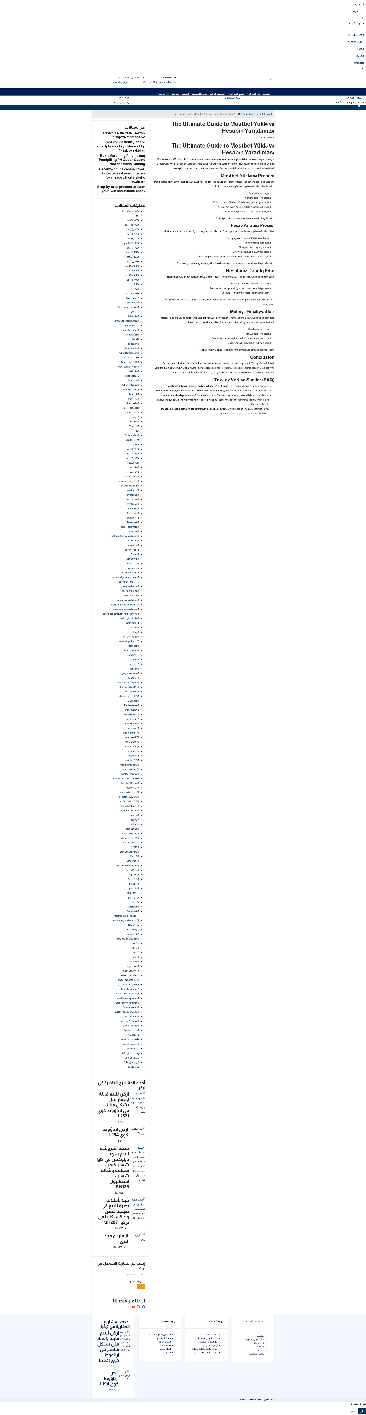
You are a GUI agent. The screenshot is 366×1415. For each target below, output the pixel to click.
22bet (134, 417)
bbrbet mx (132, 531)
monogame (131, 746)
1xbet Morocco (129, 389)
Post (133, 902)
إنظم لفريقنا (259, 1343)
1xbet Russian (129, 408)
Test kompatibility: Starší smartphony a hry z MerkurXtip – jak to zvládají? (121, 146)
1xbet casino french (127, 367)
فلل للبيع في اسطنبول (208, 1342)
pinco (134, 874)
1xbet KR (132, 380)
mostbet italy (130, 769)
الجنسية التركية (356, 34)
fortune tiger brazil (128, 641)
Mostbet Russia (129, 783)
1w (136, 289)
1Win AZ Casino (128, 293)
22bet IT (133, 426)
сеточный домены (128, 1044)
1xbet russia (131, 403)
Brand (134, 554)
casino (131, 568)
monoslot (131, 751)
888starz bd (131, 435)
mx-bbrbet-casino (128, 810)
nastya (133, 815)
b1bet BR (132, 508)
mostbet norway (129, 774)
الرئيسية (359, 4)
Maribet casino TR (128, 696)
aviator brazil (130, 476)
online (133, 824)
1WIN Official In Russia (126, 321)
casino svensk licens (127, 600)
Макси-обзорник (129, 1021)
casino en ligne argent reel (124, 577)
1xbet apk (132, 344)
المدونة (360, 48)
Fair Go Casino (129, 636)
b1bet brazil (131, 513)
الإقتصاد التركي (133, 1053)
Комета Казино (129, 1016)
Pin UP (133, 856)
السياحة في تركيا (132, 1057)
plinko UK (131, 893)
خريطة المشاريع (164, 1338)
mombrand (131, 719)
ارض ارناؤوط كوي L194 (109, 1378)
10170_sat (134, 238)
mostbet (132, 755)
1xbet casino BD (129, 362)
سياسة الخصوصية (256, 1354)
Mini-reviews (129, 714)
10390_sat (133, 261)
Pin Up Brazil (131, 861)
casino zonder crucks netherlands (119, 614)
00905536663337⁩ (169, 77)
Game (134, 659)
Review (131, 925)
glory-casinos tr (129, 673)
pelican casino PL (128, 852)
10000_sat (133, 220)
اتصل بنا (360, 55)
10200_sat (133, 248)
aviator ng (132, 504)
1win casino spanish (127, 307)
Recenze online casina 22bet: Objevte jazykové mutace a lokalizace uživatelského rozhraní (122, 175)
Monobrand (130, 737)
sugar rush (132, 966)
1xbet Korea (131, 376)
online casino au (129, 833)
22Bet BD (132, 421)
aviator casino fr (129, 485)
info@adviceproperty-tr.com (163, 82)
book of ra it (131, 550)
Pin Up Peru (131, 870)
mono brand (131, 723)
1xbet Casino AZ (128, 357)
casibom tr (132, 559)
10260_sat (133, 257)
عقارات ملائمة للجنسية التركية (205, 1352)
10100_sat (133, 234)
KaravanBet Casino (127, 682)
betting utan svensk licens (124, 536)
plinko (132, 884)
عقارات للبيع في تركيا (209, 1334)
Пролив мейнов (129, 1025)
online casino (130, 829)
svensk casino (130, 971)
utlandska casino (128, 989)
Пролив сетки (130, 1030)
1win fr (133, 312)
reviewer (130, 934)
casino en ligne (129, 572)
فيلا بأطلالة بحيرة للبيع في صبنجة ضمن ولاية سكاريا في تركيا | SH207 (113, 1211)
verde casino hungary (126, 993)
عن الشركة (358, 11)
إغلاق (353, 1411)
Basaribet (132, 522)
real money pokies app (125, 916)
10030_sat (133, 229)
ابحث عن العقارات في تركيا (160, 1334)
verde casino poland (127, 998)
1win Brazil (132, 302)
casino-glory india (128, 618)
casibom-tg (131, 563)
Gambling (131, 655)
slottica (133, 961)
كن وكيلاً (260, 1347)
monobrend (130, 742)
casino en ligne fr (127, 582)
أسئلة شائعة (165, 1349)
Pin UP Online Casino (126, 865)
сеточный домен (128, 1039)
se (134, 943)
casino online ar (129, 591)
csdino (134, 627)
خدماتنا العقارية (356, 41)
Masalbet (132, 701)
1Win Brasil (131, 298)
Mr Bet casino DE (128, 801)
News (133, 820)
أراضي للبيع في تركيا (209, 1345)
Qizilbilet (132, 906)
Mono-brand (129, 733)
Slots (132, 952)
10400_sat (133, 270)
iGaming (132, 678)
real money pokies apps (125, 920)
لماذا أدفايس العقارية (255, 1339)
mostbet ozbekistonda (124, 778)
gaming (133, 669)
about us (260, 1336)
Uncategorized (245, 114)
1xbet (133, 339)
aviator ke (132, 495)
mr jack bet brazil (128, 806)
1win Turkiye (130, 325)
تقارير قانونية (134, 1067)
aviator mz (132, 499)
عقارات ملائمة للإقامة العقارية (205, 1349)
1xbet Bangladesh (128, 353)
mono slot (132, 728)
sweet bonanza (128, 975)
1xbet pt (133, 394)
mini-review (131, 710)
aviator (133, 472)
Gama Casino (130, 650)
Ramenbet (131, 911)
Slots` (134, 957)
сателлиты (131, 1035)
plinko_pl (132, 897)
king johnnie (131, 691)
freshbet (132, 646)
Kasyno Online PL (128, 687)
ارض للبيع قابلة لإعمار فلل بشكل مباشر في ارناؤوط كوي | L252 (113, 1105)
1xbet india (132, 371)
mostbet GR (131, 760)
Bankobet (132, 518)
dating (134, 632)
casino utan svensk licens (123, 604)
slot (133, 948)
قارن (362, 1411)
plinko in (133, 888)
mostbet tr (131, 788)
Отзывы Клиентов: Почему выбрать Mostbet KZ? (124, 135)
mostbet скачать (128, 792)
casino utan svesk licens (125, 609)
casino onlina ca (129, 586)
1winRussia (130, 334)
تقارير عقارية (134, 1062)
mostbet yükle (267, 372)
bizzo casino (131, 540)
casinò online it (130, 595)
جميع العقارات (356, 23)
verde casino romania (126, 1003)
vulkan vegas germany (126, 1012)
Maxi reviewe (130, 705)
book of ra (132, 545)
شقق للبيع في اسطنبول (207, 1338)
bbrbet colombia (129, 527)
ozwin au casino (128, 842)
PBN (133, 847)
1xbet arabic (131, 348)
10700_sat (133, 280)
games (133, 664)
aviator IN (132, 490)
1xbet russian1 (129, 412)
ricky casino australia (127, 939)
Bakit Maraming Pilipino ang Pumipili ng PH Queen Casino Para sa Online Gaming (122, 160)
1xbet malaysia (129, 385)
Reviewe (131, 929)
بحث (141, 1286)
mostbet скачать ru (128, 797)
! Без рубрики (131, 211)
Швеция (131, 1048)
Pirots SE (132, 879)
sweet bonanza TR (127, 980)
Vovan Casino (130, 1007)
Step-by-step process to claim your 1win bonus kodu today (121, 189)
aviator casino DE (128, 481)
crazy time (131, 623)
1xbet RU (132, 399)
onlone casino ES (128, 838)
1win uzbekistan (129, 330)
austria (133, 467)
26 (138, 431)
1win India (132, 316)
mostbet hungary (128, 765)
